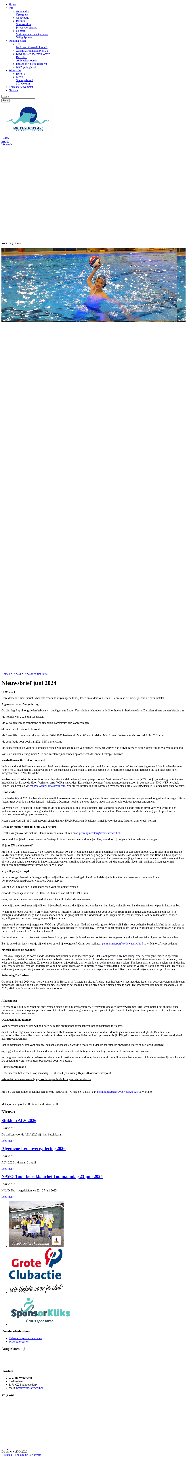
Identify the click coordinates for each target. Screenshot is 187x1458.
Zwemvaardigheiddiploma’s (32, 50)
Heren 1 (20, 73)
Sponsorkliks (23, 24)
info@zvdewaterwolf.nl (29, 1387)
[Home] (28, 134)
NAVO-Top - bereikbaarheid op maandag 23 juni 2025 (52, 1176)
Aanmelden (22, 11)
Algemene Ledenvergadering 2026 (33, 1148)
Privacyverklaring (26, 27)
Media (19, 76)
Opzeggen (22, 14)
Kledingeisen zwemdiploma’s (33, 53)
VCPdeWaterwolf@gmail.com (47, 785)
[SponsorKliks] (41, 1324)
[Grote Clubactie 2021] (36, 1292)
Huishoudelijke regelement (31, 63)
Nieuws (13, 90)
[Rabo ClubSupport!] (36, 1246)
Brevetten (21, 57)
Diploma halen (17, 40)
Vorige (5, 141)
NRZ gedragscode (26, 67)
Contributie (22, 17)
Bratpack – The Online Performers (21, 1454)
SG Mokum (23, 83)
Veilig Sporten (24, 37)
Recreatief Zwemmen (21, 86)
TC (18, 44)
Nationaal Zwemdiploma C (31, 47)
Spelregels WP (24, 80)
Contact (20, 30)
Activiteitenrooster (26, 60)
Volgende (6, 144)
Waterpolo (15, 70)
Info (11, 7)
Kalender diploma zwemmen (25, 1338)
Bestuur (20, 21)
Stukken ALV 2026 (18, 1120)
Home (12, 4)
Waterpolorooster (18, 1341)
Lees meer (7, 1140)
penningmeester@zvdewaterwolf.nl (99, 833)
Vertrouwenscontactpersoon (32, 34)
